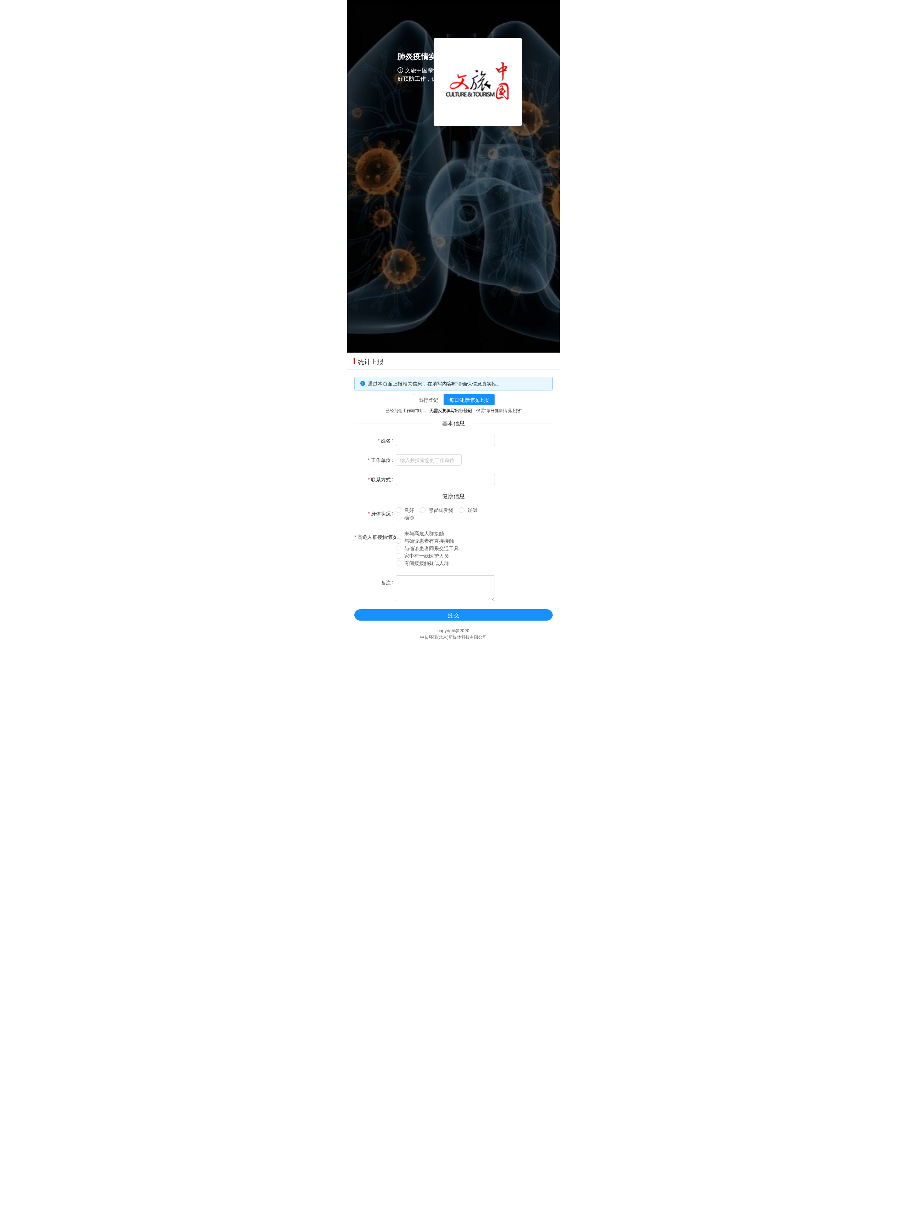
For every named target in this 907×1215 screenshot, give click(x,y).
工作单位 (381, 459)
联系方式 (381, 479)
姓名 (386, 440)
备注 (386, 582)
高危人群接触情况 (377, 536)
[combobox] (429, 460)
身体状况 (381, 513)
